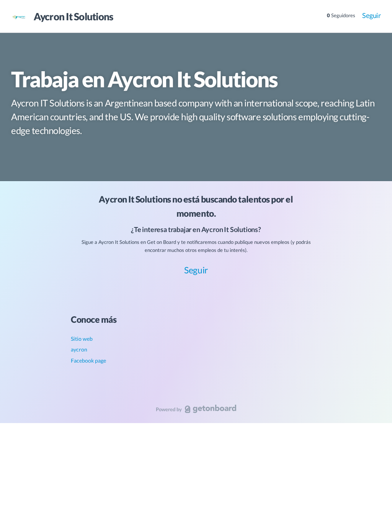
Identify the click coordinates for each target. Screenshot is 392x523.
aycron (79, 349)
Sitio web (82, 338)
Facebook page (88, 360)
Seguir (371, 15)
